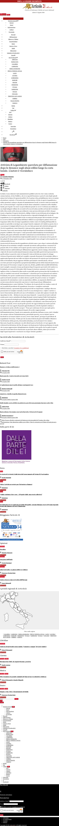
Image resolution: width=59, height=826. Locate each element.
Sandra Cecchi (6, 379)
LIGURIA (14, 75)
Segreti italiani (13, 41)
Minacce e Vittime (13, 39)
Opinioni (2, 546)
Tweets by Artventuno (6, 795)
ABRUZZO (15, 59)
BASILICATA (14, 62)
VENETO (14, 103)
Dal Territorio (12, 57)
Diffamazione (13, 37)
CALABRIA (15, 64)
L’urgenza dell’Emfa (6, 559)
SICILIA (15, 91)
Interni (11, 23)
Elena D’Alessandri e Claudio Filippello (12, 680)
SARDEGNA (15, 89)
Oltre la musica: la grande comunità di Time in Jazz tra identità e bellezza (23, 677)
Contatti (5, 821)
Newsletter (13, 129)
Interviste (13, 126)
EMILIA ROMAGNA (15, 69)
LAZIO (15, 73)
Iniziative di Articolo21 (13, 53)
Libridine (10, 119)
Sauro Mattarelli (6, 583)
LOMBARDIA (14, 78)
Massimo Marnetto (7, 553)
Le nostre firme (7, 819)
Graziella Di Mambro (8, 177)
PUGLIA (15, 87)
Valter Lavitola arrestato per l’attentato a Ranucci (16, 484)
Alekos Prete (5, 406)
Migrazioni (13, 51)
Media (13, 106)
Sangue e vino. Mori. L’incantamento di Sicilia (14, 692)
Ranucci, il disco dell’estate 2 (9, 367)
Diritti (13, 48)
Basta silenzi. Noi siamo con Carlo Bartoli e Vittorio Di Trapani (21, 412)
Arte (10, 112)
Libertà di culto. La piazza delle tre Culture (14, 570)
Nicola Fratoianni (7, 563)
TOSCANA (15, 94)
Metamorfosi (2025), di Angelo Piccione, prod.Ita (15, 661)
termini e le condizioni (21, 348)
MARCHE (14, 80)
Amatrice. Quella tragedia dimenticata (13, 394)
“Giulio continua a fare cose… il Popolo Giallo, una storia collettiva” (21, 494)
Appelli (13, 55)
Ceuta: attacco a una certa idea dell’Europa (13, 580)
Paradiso (3, 549)
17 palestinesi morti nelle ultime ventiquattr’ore (16, 385)
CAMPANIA (15, 66)
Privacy (5, 822)
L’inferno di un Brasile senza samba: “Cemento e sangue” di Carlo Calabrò (23, 646)
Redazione (5, 397)
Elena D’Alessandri (7, 650)
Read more (3, 480)
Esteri (11, 25)
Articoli (2, 175)
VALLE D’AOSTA (14, 101)
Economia (11, 32)
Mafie (13, 44)
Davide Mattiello (6, 477)
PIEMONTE (15, 85)
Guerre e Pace (13, 46)
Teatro (10, 124)
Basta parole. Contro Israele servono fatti (14, 376)
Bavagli (13, 34)
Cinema (10, 114)
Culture (12, 30)
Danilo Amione (6, 665)
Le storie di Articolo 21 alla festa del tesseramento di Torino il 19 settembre (24, 474)
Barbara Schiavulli (7, 389)
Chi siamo (6, 818)
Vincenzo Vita (5, 371)
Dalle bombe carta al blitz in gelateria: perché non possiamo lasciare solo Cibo (26, 403)
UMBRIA (14, 98)
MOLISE (15, 82)
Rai (13, 108)
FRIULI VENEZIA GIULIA (15, 71)
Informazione (11, 27)
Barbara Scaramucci (7, 415)
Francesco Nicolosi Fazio (8, 573)
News (1, 471)
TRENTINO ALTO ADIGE (15, 96)
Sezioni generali (12, 21)
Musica (10, 121)
